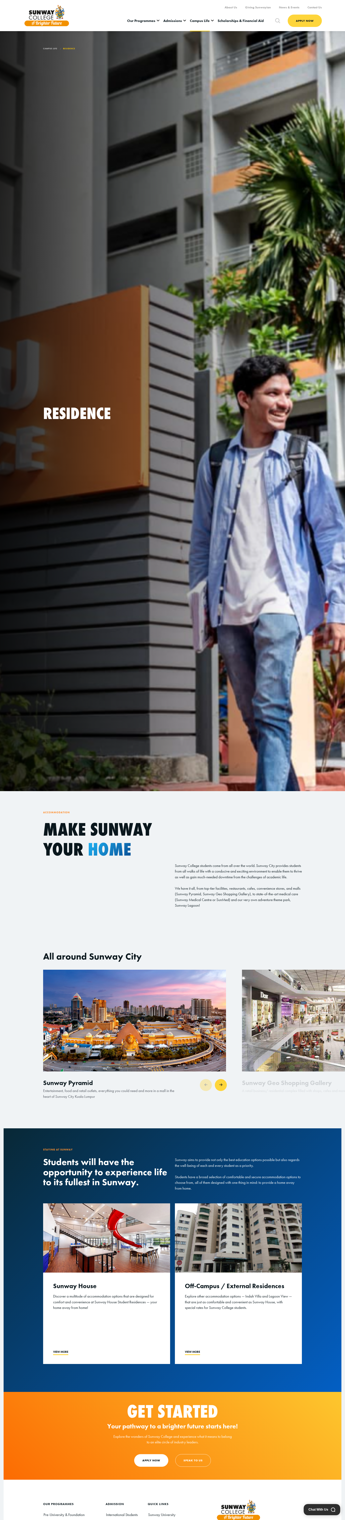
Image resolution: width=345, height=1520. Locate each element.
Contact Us (314, 7)
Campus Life (200, 20)
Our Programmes (141, 20)
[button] (221, 1085)
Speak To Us (193, 1460)
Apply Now (305, 21)
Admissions (172, 20)
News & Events (289, 7)
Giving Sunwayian (258, 7)
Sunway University (161, 1514)
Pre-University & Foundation (64, 1514)
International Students (122, 1514)
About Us (231, 7)
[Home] (46, 15)
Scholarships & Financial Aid (241, 20)
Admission (115, 1504)
